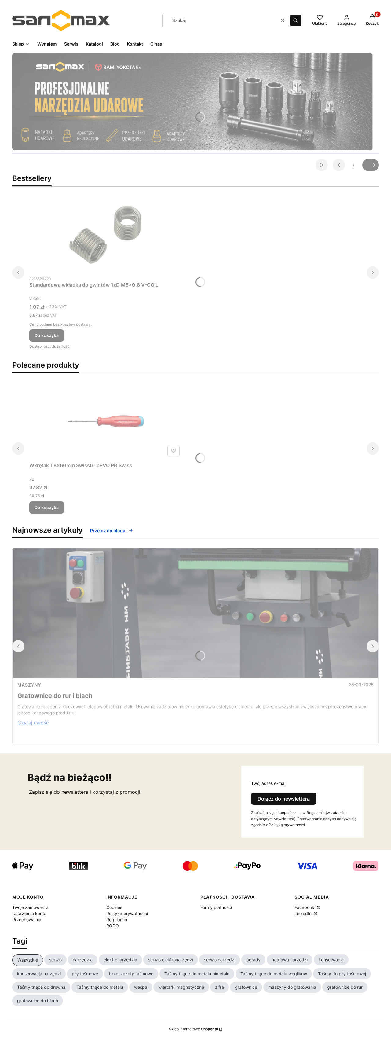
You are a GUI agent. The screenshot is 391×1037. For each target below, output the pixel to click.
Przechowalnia (26, 919)
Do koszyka (47, 335)
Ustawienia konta (29, 913)
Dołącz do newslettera (284, 799)
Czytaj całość (33, 723)
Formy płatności (216, 907)
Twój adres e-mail (268, 783)
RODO (112, 925)
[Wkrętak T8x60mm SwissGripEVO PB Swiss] (105, 421)
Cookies (114, 907)
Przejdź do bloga (107, 530)
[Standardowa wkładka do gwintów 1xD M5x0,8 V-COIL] (105, 234)
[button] (295, 20)
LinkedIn (303, 913)
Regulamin (116, 919)
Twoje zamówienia (30, 907)
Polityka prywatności (127, 913)
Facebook (305, 907)
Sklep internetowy (193, 1029)
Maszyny (29, 684)
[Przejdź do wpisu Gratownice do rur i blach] (195, 613)
